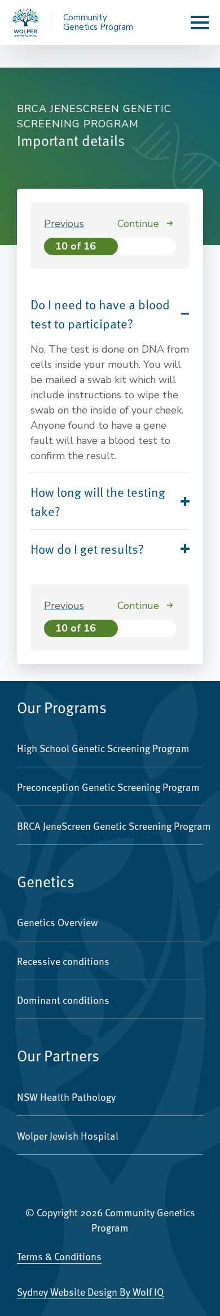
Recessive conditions (63, 960)
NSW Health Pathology (66, 1096)
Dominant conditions (63, 999)
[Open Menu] (200, 23)
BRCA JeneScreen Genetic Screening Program (110, 825)
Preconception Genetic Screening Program (108, 786)
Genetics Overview (57, 922)
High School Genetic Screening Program (103, 747)
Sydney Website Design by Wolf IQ (90, 1291)
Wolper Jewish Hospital (67, 1135)
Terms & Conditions (59, 1256)
